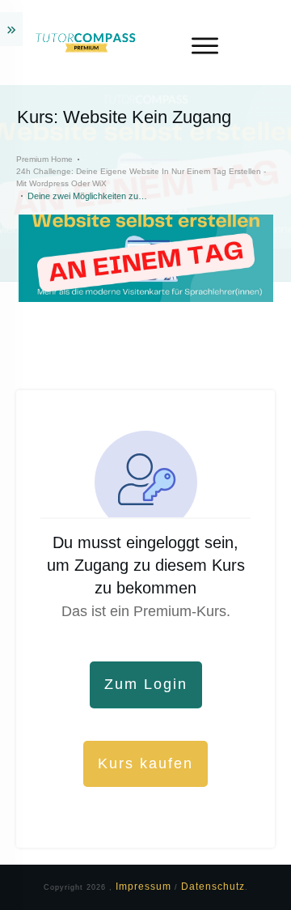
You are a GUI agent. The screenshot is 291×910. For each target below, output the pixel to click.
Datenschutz (213, 886)
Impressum (145, 886)
